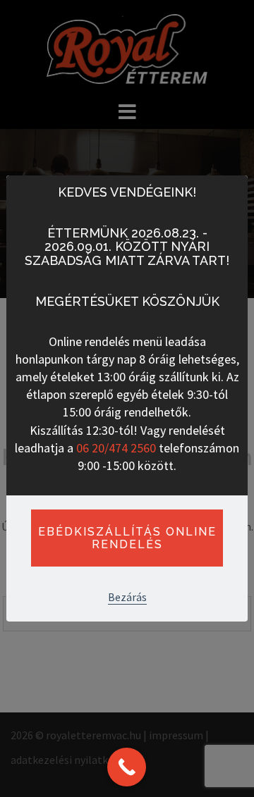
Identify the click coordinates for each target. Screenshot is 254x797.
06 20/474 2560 (116, 448)
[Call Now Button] (126, 767)
